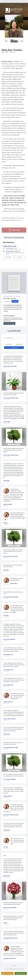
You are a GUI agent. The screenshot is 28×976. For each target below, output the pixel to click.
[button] (14, 381)
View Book (7, 301)
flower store (18, 220)
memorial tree (19, 218)
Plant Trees (19, 257)
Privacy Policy (10, 969)
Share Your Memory (9, 323)
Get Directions (8, 257)
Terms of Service (18, 969)
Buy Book (15, 301)
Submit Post (14, 347)
